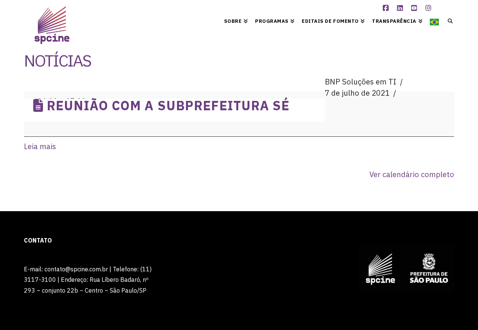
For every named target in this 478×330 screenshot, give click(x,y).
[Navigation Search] (448, 20)
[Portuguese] (434, 20)
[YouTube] (415, 8)
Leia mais (40, 146)
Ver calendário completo (411, 174)
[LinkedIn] (401, 8)
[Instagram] (429, 8)
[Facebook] (386, 8)
